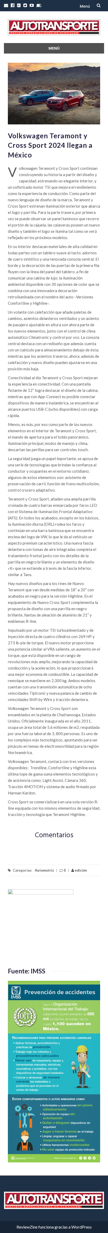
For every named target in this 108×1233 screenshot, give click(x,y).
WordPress (81, 1226)
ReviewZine (27, 1226)
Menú (85, 6)
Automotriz (44, 870)
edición (80, 870)
